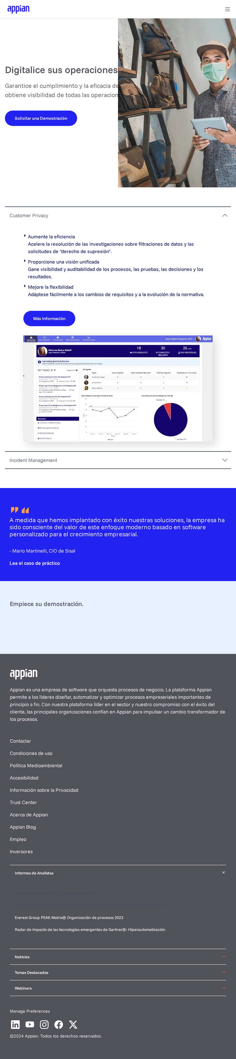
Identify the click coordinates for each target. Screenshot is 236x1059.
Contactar (20, 741)
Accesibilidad (24, 778)
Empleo (18, 839)
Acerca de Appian (29, 814)
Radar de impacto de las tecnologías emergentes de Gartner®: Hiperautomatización (90, 929)
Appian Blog (23, 827)
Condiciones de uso (31, 753)
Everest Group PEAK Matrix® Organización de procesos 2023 (69, 917)
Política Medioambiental (36, 765)
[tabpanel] (118, 337)
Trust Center (23, 802)
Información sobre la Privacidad (44, 790)
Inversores (21, 851)
